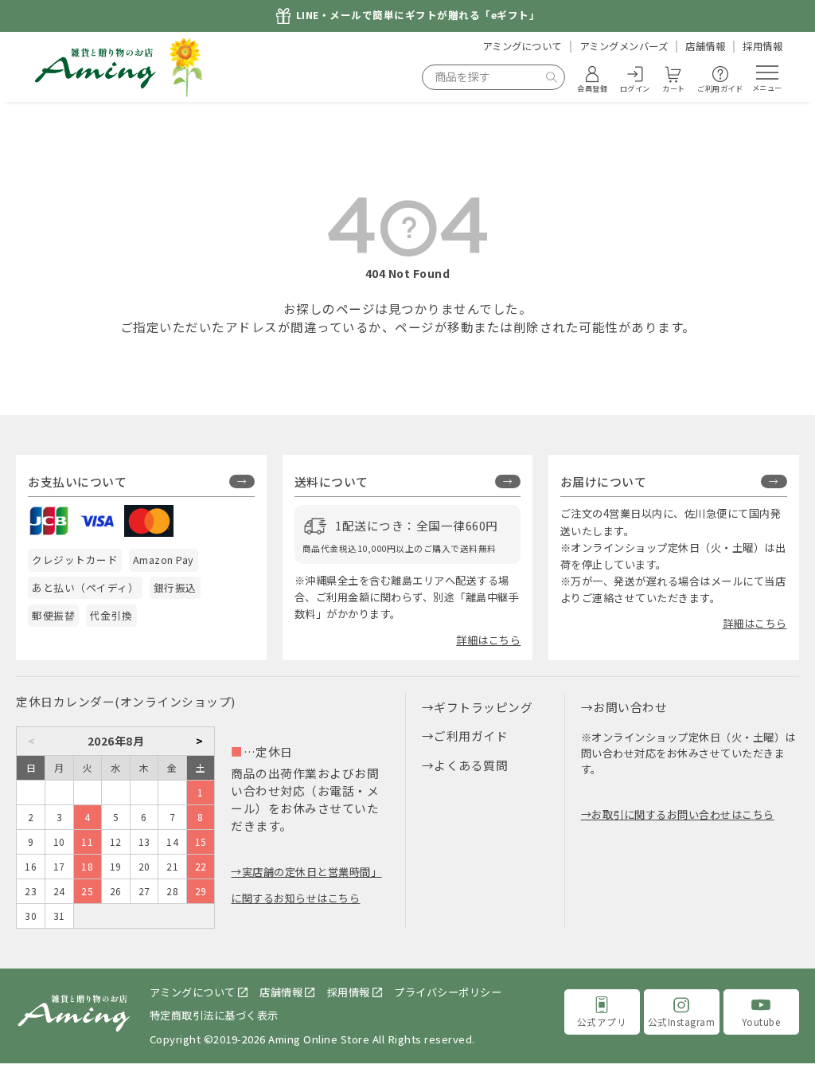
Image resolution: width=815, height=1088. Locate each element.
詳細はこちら (488, 640)
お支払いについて (77, 481)
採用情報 (762, 46)
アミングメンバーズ (624, 46)
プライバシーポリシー (447, 992)
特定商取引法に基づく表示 (214, 1015)
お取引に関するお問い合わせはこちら (682, 814)
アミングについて (522, 46)
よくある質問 (471, 765)
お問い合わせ (630, 707)
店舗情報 (705, 46)
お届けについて (603, 481)
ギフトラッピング (483, 707)
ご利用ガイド (471, 735)
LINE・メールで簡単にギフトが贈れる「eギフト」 (418, 15)
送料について (331, 481)
